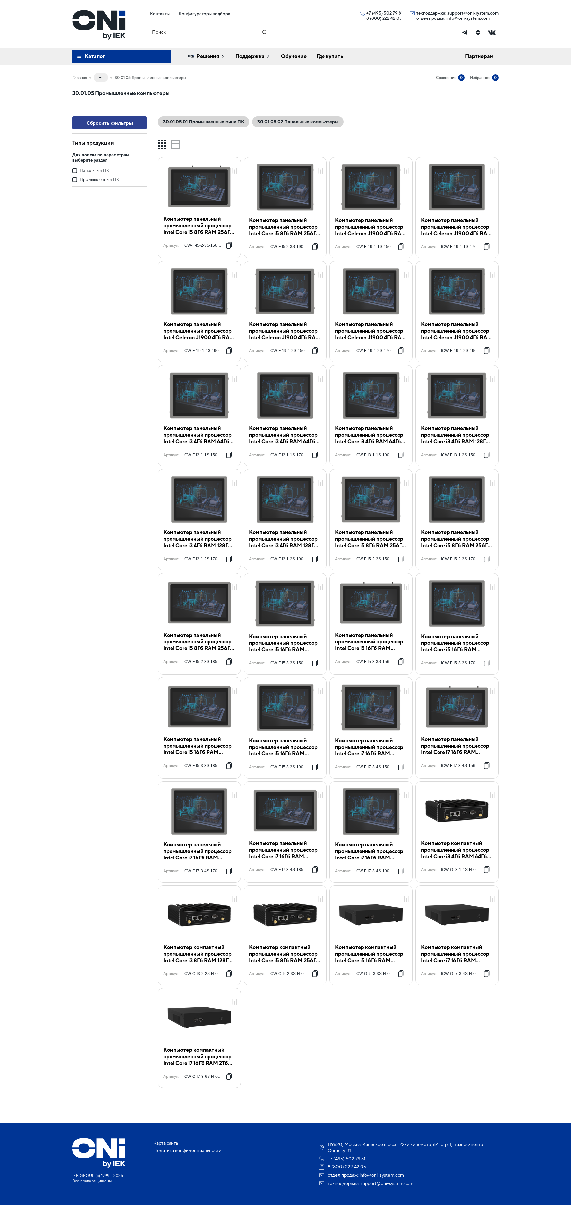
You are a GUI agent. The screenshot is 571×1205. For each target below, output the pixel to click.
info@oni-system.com (468, 18)
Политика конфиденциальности (187, 1150)
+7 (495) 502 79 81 (384, 13)
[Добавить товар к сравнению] (234, 171)
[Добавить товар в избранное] (234, 163)
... (101, 76)
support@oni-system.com (473, 13)
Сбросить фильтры (110, 123)
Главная (79, 77)
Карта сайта (165, 1143)
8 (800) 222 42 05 (384, 18)
